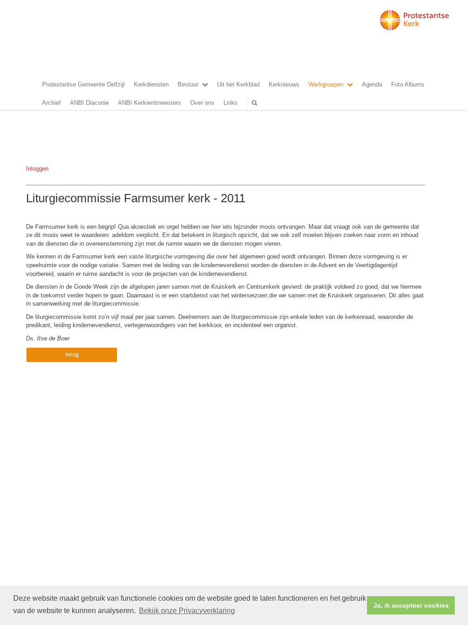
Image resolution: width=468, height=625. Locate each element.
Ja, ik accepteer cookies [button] (411, 605)
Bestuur (188, 84)
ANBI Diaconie (89, 102)
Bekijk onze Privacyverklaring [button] (187, 610)
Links (230, 102)
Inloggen (37, 168)
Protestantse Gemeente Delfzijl (83, 84)
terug (72, 354)
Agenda (372, 84)
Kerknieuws (284, 84)
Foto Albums (408, 84)
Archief (51, 102)
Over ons (202, 102)
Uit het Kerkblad (238, 84)
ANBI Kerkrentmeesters (149, 102)
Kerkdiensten (151, 84)
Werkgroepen (325, 84)
